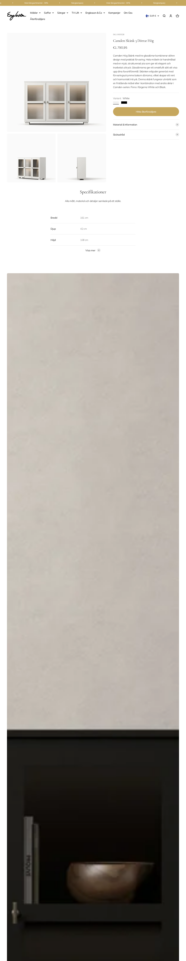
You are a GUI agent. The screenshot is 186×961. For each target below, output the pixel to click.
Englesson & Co (93, 12)
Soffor (47, 12)
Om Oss (128, 12)
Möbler (34, 12)
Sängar (61, 12)
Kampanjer (114, 12)
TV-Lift (75, 12)
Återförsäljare (37, 18)
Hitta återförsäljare (146, 111)
